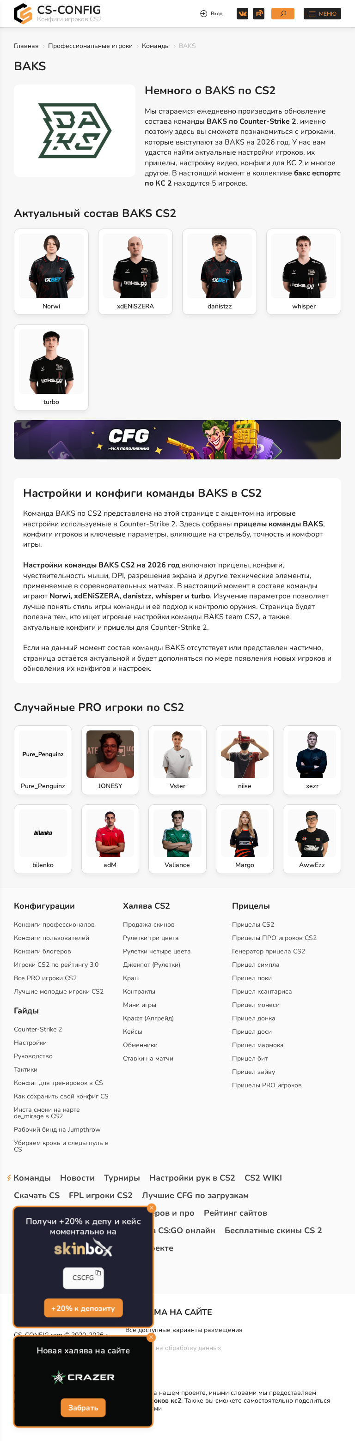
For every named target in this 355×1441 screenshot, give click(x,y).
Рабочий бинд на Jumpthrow (57, 1129)
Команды (156, 46)
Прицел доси (252, 1031)
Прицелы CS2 (253, 924)
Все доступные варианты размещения (184, 1330)
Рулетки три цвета (151, 938)
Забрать (83, 1408)
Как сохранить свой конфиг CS (61, 1096)
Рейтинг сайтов (235, 1212)
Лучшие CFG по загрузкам (195, 1195)
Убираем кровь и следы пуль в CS (61, 1146)
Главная (26, 46)
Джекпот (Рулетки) (151, 964)
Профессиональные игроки (90, 46)
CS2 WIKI (263, 1177)
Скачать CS (37, 1195)
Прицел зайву (253, 1071)
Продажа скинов (149, 924)
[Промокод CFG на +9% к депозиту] (177, 439)
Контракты (139, 991)
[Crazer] (83, 1377)
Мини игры (139, 1005)
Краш (131, 978)
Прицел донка (253, 1018)
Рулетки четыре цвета (157, 951)
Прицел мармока (258, 1045)
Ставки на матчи (148, 1058)
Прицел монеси (256, 1005)
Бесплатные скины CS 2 (273, 1230)
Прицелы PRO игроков (267, 1085)
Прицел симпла (256, 964)
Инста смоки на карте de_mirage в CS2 (47, 1113)
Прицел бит (250, 1058)
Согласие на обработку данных (173, 1348)
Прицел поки (252, 978)
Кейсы (132, 1031)
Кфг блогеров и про (154, 1212)
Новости (77, 1177)
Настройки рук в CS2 (192, 1177)
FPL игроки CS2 (101, 1195)
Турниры (122, 1177)
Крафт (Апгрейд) (148, 1018)
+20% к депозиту (83, 1307)
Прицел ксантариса (262, 991)
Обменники (140, 1045)
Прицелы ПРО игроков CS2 (274, 938)
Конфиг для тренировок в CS (58, 1083)
